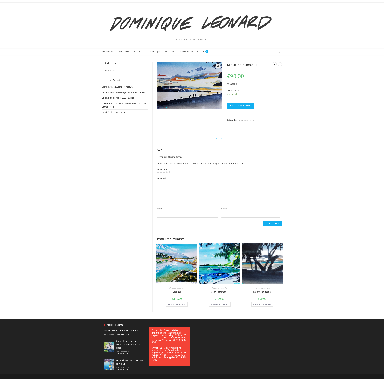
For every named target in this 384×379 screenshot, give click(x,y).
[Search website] (279, 52)
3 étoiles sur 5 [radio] (164, 172)
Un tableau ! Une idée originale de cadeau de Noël (124, 92)
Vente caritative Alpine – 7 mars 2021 (118, 86)
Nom (160, 208)
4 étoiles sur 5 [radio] (167, 172)
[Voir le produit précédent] (275, 64)
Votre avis (163, 178)
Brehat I (177, 291)
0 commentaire (123, 334)
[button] (218, 66)
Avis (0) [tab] (219, 138)
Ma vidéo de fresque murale (114, 112)
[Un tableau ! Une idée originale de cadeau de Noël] (109, 347)
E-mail (225, 208)
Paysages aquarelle (245, 120)
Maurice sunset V (262, 291)
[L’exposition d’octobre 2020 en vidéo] (109, 364)
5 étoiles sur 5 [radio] (169, 172)
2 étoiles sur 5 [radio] (161, 172)
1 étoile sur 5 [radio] (158, 172)
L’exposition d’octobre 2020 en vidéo (118, 97)
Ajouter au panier (240, 105)
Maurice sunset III (219, 291)
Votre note (163, 169)
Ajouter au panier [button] (177, 304)
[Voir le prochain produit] (280, 64)
